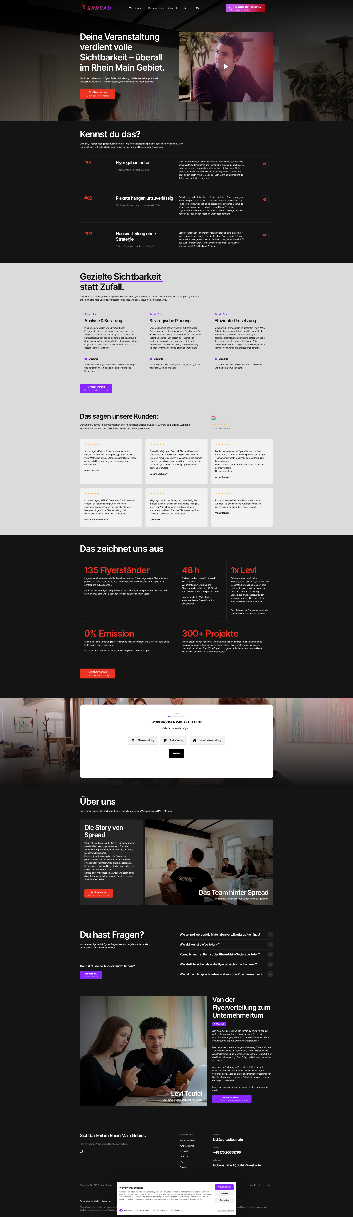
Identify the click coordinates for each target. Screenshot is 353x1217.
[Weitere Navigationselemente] (203, 8)
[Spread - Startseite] (97, 8)
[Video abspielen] (226, 66)
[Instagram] (82, 1151)
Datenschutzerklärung (225, 1210)
